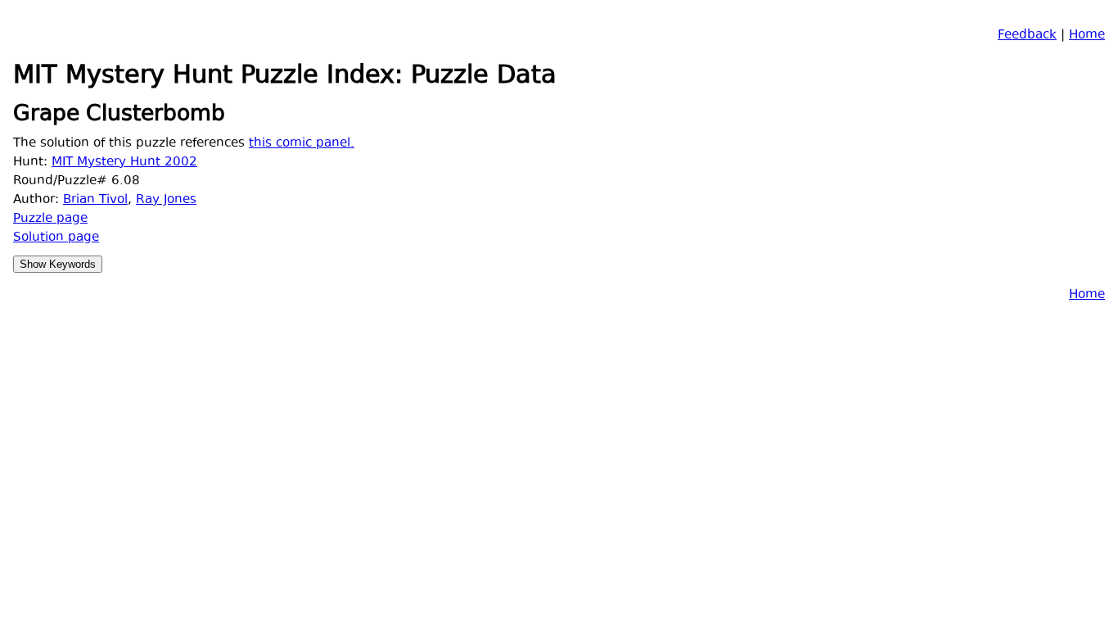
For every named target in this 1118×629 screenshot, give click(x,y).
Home (1087, 35)
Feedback (1027, 35)
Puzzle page (50, 219)
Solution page (56, 238)
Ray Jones (166, 200)
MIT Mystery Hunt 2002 (124, 162)
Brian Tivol (95, 200)
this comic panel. (301, 143)
